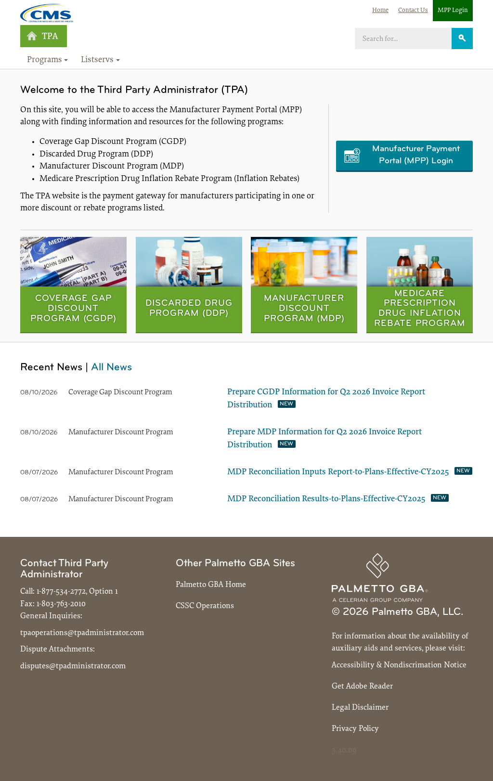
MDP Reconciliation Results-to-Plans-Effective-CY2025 (326, 499)
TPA (50, 36)
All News (111, 367)
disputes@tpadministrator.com (73, 666)
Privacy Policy (355, 729)
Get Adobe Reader (362, 686)
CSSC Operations (205, 606)
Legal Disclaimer (360, 707)
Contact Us (413, 10)
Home (380, 10)
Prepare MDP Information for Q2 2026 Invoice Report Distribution (324, 439)
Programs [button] (44, 60)
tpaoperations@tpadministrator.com (82, 633)
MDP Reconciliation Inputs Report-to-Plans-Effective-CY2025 (338, 472)
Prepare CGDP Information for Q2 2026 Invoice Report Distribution (326, 399)
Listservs (97, 60)
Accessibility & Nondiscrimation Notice (399, 665)
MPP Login (453, 10)
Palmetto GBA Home (211, 585)
